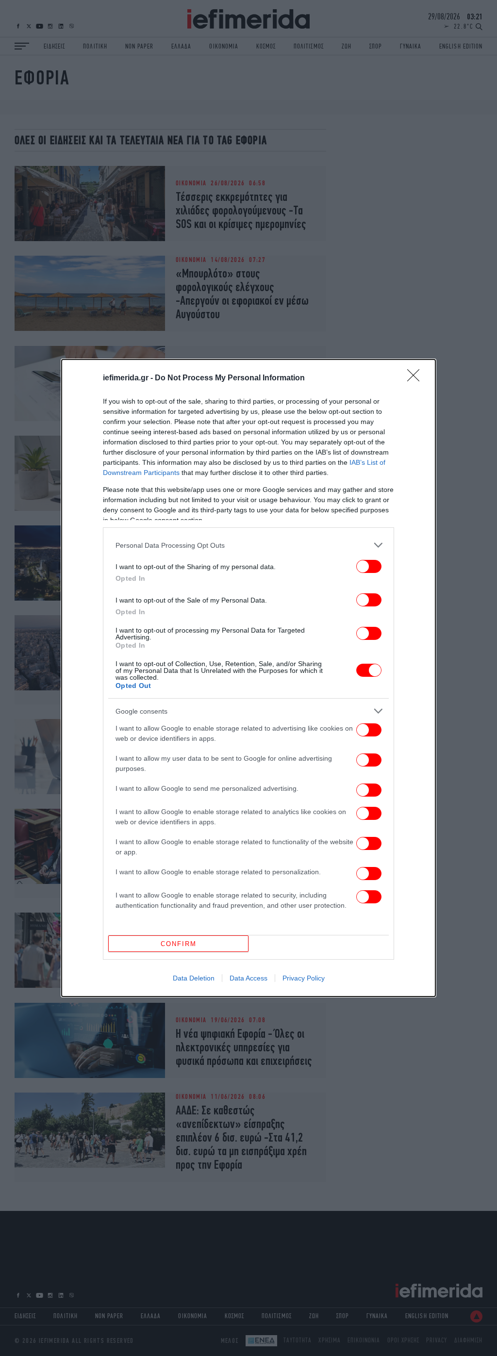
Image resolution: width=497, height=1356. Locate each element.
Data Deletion (194, 978)
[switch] (368, 566)
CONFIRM (179, 944)
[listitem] (248, 545)
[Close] (416, 378)
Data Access (248, 978)
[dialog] (248, 678)
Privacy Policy (303, 978)
